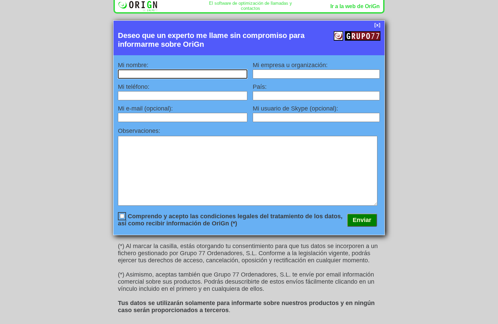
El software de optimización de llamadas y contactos (250, 6)
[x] (377, 24)
